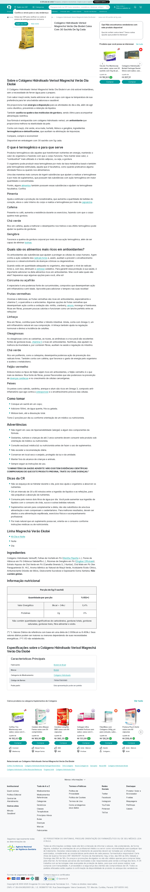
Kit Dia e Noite (18, 536)
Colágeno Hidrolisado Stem (65, 769)
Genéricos (103, 11)
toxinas (28, 242)
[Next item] (141, 732)
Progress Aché (49, 769)
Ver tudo (139, 44)
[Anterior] (102, 64)
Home (11, 17)
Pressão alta (65, 11)
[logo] (9, 7)
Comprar (110, 82)
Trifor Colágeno (67, 766)
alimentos (26, 185)
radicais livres (40, 258)
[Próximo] (140, 64)
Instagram (106, 801)
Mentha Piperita (70, 558)
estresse (41, 269)
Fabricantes (42, 830)
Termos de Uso (76, 801)
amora (70, 305)
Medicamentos (43, 791)
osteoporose (42, 392)
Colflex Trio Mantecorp (15, 766)
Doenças (41, 823)
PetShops (130, 805)
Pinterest (106, 809)
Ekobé (56, 670)
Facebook (106, 797)
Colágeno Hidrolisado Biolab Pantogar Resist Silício (42, 766)
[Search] (107, 7)
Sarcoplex (93, 766)
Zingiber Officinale (85, 561)
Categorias (41, 801)
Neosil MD (102, 766)
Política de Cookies (77, 797)
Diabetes (54, 11)
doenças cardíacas (19, 378)
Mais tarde (35, 24)
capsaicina (87, 202)
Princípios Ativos (44, 815)
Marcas (40, 826)
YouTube (106, 805)
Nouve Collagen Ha (81, 766)
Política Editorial (14, 794)
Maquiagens (131, 801)
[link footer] (49, 879)
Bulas (39, 819)
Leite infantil (76, 11)
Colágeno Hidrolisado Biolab (118, 766)
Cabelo (129, 809)
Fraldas (129, 797)
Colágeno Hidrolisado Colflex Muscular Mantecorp (24, 769)
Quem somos (13, 791)
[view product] (110, 56)
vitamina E (37, 342)
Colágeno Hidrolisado (62, 675)
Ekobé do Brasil (60, 665)
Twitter (105, 794)
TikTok (105, 812)
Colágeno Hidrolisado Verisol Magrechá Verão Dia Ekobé (75, 17)
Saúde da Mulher (90, 11)
